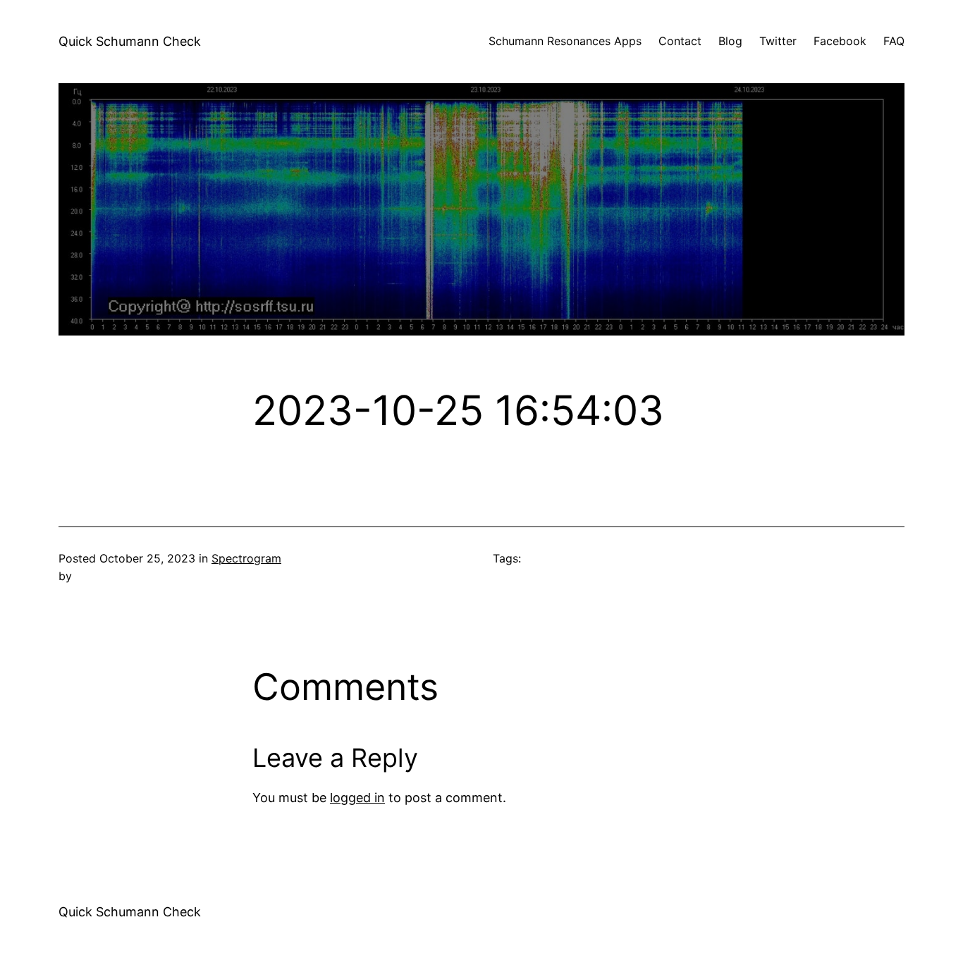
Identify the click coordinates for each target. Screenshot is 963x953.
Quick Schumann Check (130, 41)
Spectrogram (246, 558)
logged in (357, 797)
